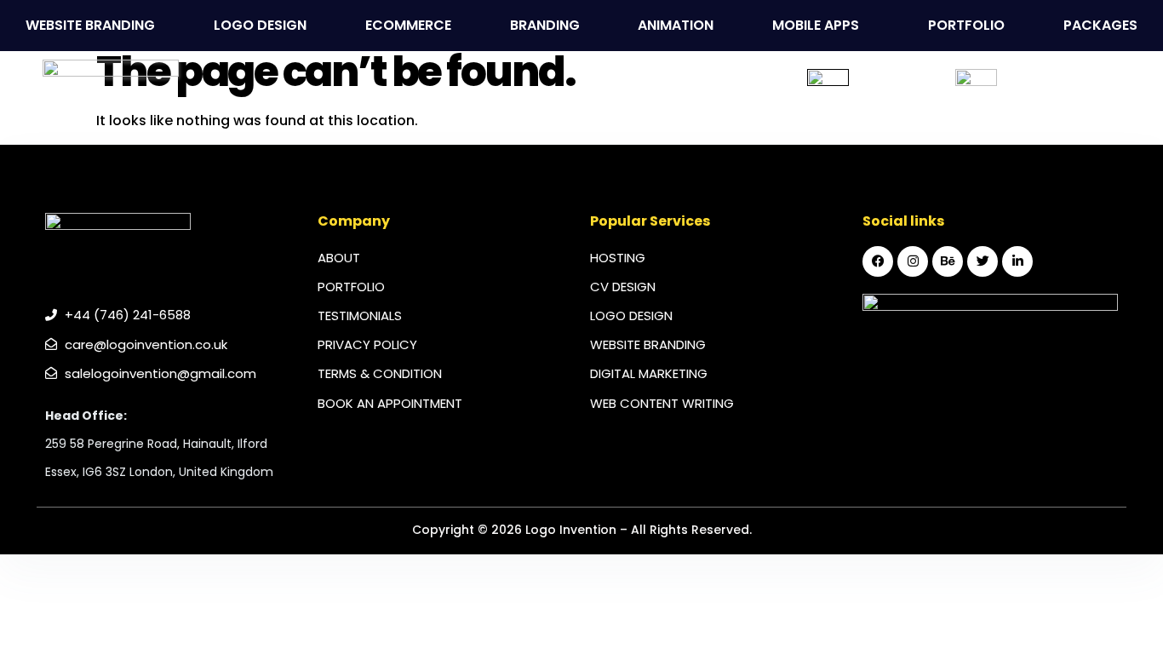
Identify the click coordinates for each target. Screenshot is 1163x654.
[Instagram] (912, 261)
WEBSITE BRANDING (90, 25)
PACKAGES (1100, 25)
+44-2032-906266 (1082, 89)
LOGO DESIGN (260, 25)
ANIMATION (675, 25)
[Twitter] (982, 261)
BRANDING (545, 25)
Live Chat (898, 89)
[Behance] (947, 261)
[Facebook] (877, 261)
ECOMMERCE (408, 25)
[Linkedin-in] (1017, 261)
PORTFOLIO (966, 25)
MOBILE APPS (815, 25)
